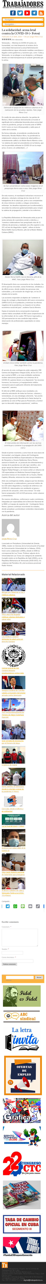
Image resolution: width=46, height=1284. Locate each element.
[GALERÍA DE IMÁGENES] (22, 1122)
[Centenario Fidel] (22, 1006)
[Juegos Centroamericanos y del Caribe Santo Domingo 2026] (22, 1147)
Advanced (8, 980)
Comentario (6, 927)
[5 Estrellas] (10, 39)
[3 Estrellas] (6, 39)
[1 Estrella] (3, 39)
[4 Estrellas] (8, 39)
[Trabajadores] (5, 1265)
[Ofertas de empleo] (23, 1075)
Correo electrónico (9, 957)
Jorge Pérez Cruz (9, 538)
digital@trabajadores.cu (33, 1280)
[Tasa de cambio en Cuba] (22, 1232)
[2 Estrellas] (5, 39)
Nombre (5, 949)
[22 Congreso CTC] (22, 1175)
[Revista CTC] (22, 1209)
